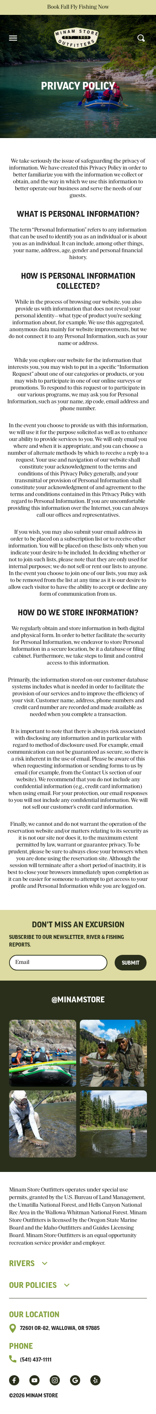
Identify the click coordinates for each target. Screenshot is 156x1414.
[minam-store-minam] (95, 1380)
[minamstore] (14, 1380)
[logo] (76, 38)
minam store (42, 1396)
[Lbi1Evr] (75, 1380)
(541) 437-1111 (36, 1360)
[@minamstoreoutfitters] (34, 1380)
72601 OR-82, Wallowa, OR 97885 (60, 1328)
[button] (13, 38)
